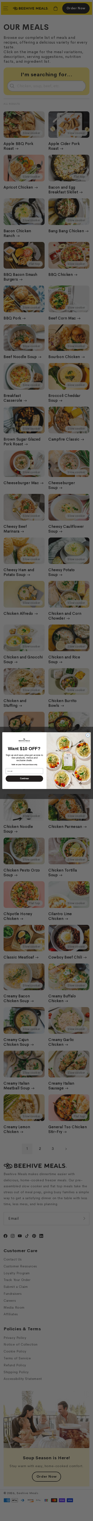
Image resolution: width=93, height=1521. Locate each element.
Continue (24, 778)
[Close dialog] (88, 735)
